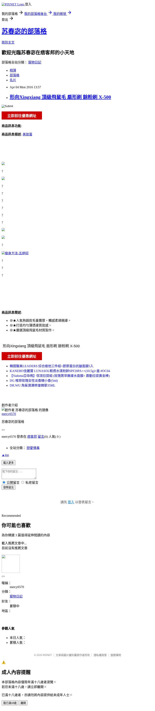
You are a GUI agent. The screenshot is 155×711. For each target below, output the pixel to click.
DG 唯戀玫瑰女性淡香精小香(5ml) (34, 380)
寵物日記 (34, 62)
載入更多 (8, 462)
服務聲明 (116, 655)
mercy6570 (9, 414)
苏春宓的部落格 (24, 31)
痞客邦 (32, 436)
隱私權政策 (100, 655)
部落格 (14, 75)
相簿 (13, 70)
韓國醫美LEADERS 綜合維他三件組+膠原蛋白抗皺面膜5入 (51, 366)
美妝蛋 (27, 134)
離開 (23, 703)
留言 (41, 436)
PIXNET (47, 655)
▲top (5, 455)
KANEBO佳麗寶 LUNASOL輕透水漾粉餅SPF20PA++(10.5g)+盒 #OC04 (60, 371)
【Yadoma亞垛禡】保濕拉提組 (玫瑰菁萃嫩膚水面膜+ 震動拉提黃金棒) (60, 375)
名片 (13, 80)
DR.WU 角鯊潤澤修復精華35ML (32, 385)
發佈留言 (8, 487)
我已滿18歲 (10, 703)
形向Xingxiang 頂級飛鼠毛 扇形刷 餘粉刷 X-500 (60, 97)
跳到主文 (8, 42)
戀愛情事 (33, 448)
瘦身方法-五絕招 (16, 253)
